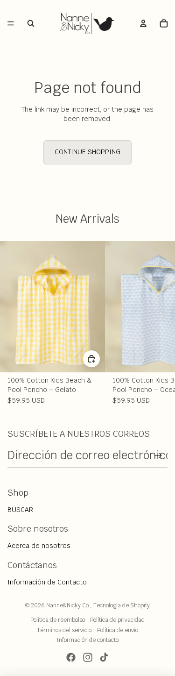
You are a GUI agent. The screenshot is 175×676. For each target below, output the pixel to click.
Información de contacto (87, 640)
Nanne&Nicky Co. (68, 605)
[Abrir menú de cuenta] (143, 23)
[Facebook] (71, 657)
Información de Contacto (47, 582)
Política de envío (117, 630)
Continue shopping (87, 152)
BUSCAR (20, 509)
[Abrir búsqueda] (31, 23)
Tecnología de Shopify (121, 605)
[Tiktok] (104, 657)
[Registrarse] (158, 455)
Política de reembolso (57, 620)
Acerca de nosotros (38, 545)
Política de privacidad (117, 620)
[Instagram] (87, 657)
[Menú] (10, 23)
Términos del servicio (64, 630)
